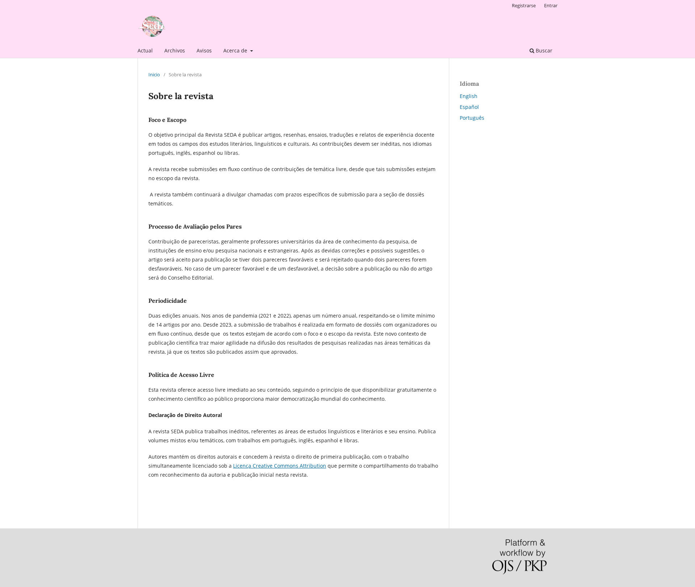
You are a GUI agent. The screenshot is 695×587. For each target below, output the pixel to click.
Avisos (204, 50)
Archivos (174, 50)
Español (469, 106)
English (468, 96)
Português (472, 117)
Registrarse (524, 5)
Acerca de (236, 50)
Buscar (543, 50)
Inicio (154, 74)
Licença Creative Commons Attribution (279, 465)
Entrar (550, 5)
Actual (145, 50)
